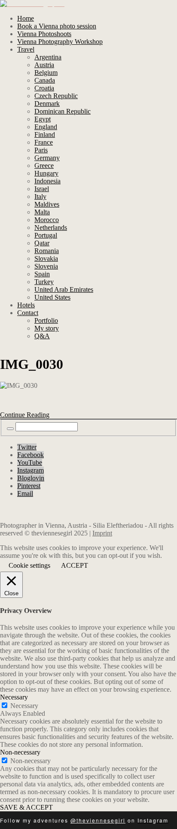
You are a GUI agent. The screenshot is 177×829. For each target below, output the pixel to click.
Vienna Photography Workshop (60, 41)
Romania (46, 250)
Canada (44, 80)
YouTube (29, 462)
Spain (42, 274)
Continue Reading (24, 414)
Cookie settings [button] (29, 565)
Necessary (24, 705)
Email (25, 493)
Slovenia (46, 266)
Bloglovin (30, 478)
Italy (40, 196)
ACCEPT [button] (74, 565)
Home (25, 18)
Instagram (30, 470)
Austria (44, 64)
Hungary (46, 173)
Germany (47, 157)
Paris (41, 150)
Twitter (27, 447)
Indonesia (47, 181)
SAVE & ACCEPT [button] (26, 807)
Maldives (46, 204)
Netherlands (50, 227)
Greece (44, 165)
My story (46, 328)
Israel (41, 188)
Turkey (44, 281)
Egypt (42, 119)
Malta (42, 212)
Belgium (46, 72)
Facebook (30, 454)
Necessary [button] (14, 697)
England (45, 126)
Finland (44, 134)
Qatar (41, 243)
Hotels (26, 305)
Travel (25, 49)
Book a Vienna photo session (56, 26)
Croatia (44, 88)
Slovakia (46, 258)
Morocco (46, 219)
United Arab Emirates (63, 289)
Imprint (102, 533)
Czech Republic (56, 95)
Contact (27, 312)
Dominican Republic (62, 111)
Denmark (47, 103)
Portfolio (46, 320)
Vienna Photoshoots (44, 33)
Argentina (47, 57)
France (43, 142)
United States (52, 297)
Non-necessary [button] (20, 752)
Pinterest (28, 485)
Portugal (45, 235)
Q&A (42, 336)
